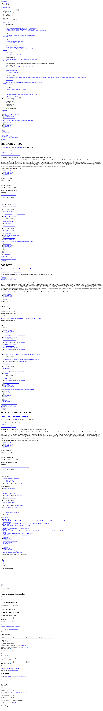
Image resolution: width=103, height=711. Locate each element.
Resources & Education (11, 70)
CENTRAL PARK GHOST (9, 493)
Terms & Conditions (7, 539)
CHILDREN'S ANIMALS (7, 318)
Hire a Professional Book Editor (10, 530)
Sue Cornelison (18, 147)
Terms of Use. (23, 645)
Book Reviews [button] (6, 22)
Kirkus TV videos (42, 523)
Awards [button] (5, 50)
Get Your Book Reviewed (26, 77)
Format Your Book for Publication (39, 77)
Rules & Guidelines (29, 59)
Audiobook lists (18, 35)
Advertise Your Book (65, 77)
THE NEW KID (7, 332)
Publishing (15, 72)
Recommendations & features (26, 82)
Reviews (5, 131)
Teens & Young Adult (36, 30)
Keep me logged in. (5, 648)
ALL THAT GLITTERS (8, 221)
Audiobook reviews (7, 12)
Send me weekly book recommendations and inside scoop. (14, 647)
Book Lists (10, 523)
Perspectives (12, 47)
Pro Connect (6, 18)
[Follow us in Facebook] (3, 559)
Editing (11, 72)
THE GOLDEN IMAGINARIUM (11, 512)
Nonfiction (20, 29)
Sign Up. (15, 702)
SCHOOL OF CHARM (8, 230)
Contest (13, 536)
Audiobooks (9, 28)
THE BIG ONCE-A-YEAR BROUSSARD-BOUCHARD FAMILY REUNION (21, 359)
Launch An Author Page (34, 94)
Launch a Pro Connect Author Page (46, 530)
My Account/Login (29, 533)
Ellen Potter (4, 419)
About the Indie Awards (11, 59)
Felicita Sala (17, 419)
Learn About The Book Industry (61, 530)
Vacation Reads (31, 35)
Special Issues (15, 66)
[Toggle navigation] (1, 7)
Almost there (3, 619)
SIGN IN (8, 3)
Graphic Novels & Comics (26, 30)
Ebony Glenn (21, 371)
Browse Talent (17, 94)
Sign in (2, 645)
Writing (7, 72)
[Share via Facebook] (8, 124)
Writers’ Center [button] (6, 529)
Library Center (9, 80)
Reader (5, 640)
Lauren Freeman (21, 342)
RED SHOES (6, 368)
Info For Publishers (26, 536)
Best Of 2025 (25, 35)
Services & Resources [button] (8, 68)
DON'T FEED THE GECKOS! (10, 347)
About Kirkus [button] (6, 534)
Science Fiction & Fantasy (12, 29)
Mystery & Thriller (22, 42)
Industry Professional (8, 643)
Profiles (8, 47)
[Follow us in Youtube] (3, 563)
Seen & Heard (21, 47)
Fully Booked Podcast (31, 48)
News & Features (7, 14)
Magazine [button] (5, 60)
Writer (4, 641)
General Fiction (9, 41)
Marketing (19, 72)
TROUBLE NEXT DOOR (9, 340)
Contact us (5, 537)
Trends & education (10, 82)
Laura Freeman (18, 272)
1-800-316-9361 (8, 676)
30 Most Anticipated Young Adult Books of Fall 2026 (22, 120)
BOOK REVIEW (10, 331)
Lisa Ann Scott (5, 147)
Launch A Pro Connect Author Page (78, 77)
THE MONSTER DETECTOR (10, 481)
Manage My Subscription (19, 528)
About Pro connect (25, 94)
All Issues (20, 66)
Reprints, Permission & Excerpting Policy (8, 543)
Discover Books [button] (7, 519)
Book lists (13, 35)
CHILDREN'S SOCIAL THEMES (8, 195)
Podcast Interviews (7, 17)
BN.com (18, 137)
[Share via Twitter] (7, 125)
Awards (16, 47)
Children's (43, 30)
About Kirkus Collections (20, 89)
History (33, 29)
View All (8, 26)
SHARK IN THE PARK (9, 502)
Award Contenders (21, 59)
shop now (3, 136)
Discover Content (10, 94)
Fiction (13, 28)
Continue (16, 605)
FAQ (16, 536)
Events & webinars (37, 82)
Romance (35, 28)
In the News (15, 48)
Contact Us (5, 547)
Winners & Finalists (10, 54)
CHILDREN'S (6, 132)
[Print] (5, 127)
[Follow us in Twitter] (3, 560)
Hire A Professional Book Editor (13, 77)
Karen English (5, 272)
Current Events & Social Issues (13, 30)
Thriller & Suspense (19, 28)
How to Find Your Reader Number (18, 692)
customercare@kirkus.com (20, 676)
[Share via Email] (7, 126)
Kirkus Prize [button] (6, 524)
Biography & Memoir (27, 29)
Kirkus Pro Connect (20, 533)
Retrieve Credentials (18, 700)
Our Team (9, 536)
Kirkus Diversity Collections (9, 533)
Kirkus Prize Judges (26, 525)
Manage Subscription (27, 66)
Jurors (26, 54)
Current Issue (9, 66)
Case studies (17, 82)
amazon (2, 137)
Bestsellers (8, 35)
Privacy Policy (6, 538)
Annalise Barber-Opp (22, 361)
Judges (35, 59)
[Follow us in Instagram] (3, 561)
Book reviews (6, 11)
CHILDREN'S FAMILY (18, 318)
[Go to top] (4, 565)
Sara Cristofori (20, 495)
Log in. (14, 621)
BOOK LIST (7, 120)
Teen (19, 41)
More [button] (4, 83)
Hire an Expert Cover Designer (54, 77)
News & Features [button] (7, 36)
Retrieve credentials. (13, 629)
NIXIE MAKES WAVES (9, 211)
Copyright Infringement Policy (10, 541)
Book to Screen (9, 48)
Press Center (19, 536)
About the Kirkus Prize (20, 54)
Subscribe (34, 66)
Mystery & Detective (28, 28)
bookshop (6, 137)
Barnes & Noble (12, 137)
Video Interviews (7, 15)
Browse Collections (10, 89)
